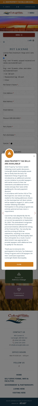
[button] (3, 213)
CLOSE (19, 264)
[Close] (34, 156)
